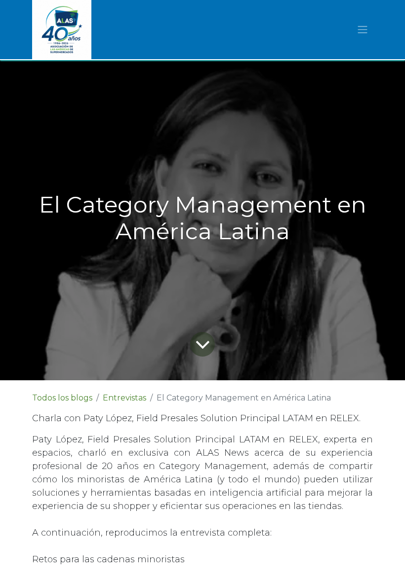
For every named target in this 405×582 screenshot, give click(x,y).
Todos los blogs (62, 397)
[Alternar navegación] (362, 29)
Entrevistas (124, 397)
